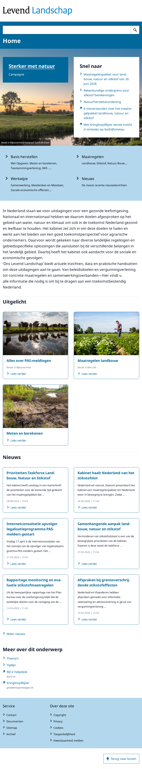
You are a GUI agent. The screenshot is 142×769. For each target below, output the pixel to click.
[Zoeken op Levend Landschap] (135, 30)
